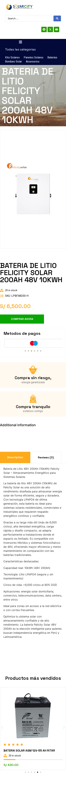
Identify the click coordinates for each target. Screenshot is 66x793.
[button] (25, 351)
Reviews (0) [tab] (46, 457)
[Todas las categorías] (20, 42)
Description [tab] (15, 457)
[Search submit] (57, 18)
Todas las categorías (20, 49)
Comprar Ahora (22, 319)
